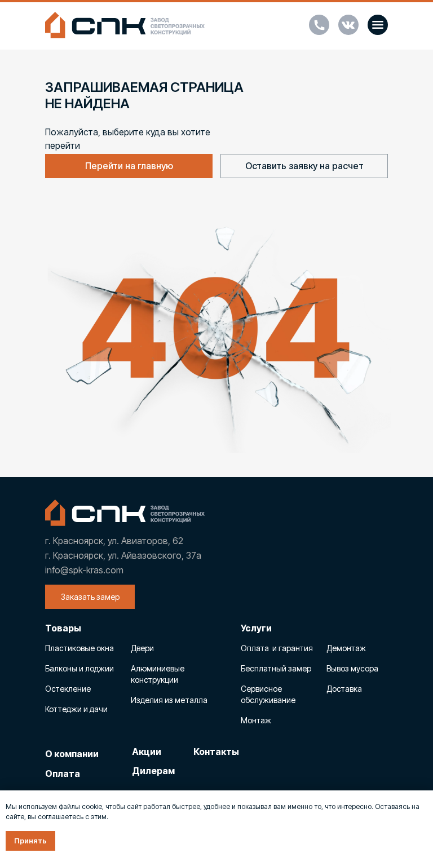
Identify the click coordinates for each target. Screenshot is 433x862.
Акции (146, 751)
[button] (378, 25)
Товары (63, 628)
